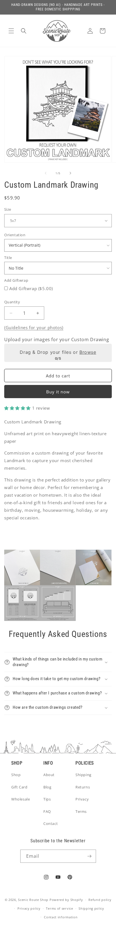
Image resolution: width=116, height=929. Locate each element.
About (49, 774)
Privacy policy (29, 908)
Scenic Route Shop (33, 900)
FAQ (47, 811)
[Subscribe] (89, 856)
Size (7, 209)
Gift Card (19, 787)
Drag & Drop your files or (58, 352)
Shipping (83, 774)
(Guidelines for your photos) (33, 327)
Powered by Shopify (66, 900)
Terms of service (59, 908)
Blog (47, 787)
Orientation (15, 234)
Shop (16, 774)
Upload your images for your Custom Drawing (56, 339)
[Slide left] (45, 173)
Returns (82, 787)
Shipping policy (91, 908)
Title (8, 257)
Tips (47, 799)
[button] (11, 31)
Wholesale (20, 799)
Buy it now (58, 391)
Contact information (60, 917)
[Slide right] (70, 173)
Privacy (82, 799)
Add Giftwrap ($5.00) (31, 288)
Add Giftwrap (16, 280)
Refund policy (99, 900)
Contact (50, 823)
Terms (81, 811)
